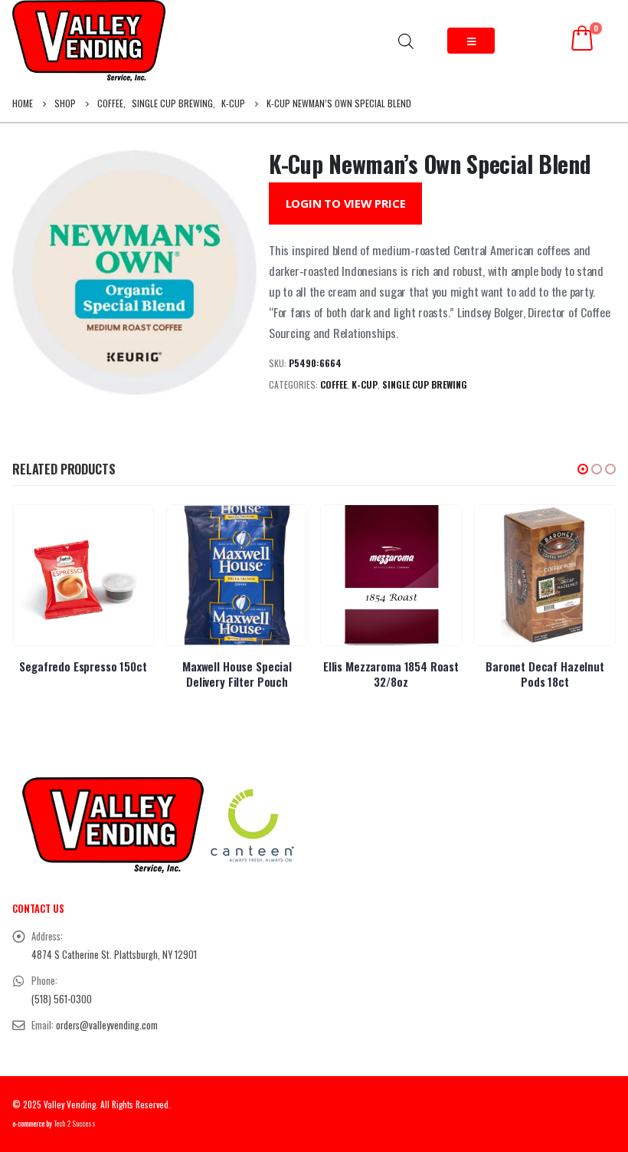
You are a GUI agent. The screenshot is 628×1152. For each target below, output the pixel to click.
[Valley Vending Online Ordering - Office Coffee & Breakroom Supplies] (88, 40)
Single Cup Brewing (424, 384)
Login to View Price (346, 203)
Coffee (333, 384)
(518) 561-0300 (61, 999)
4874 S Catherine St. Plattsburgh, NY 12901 (114, 954)
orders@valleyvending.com (107, 1025)
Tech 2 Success (75, 1123)
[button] (583, 469)
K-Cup (365, 384)
